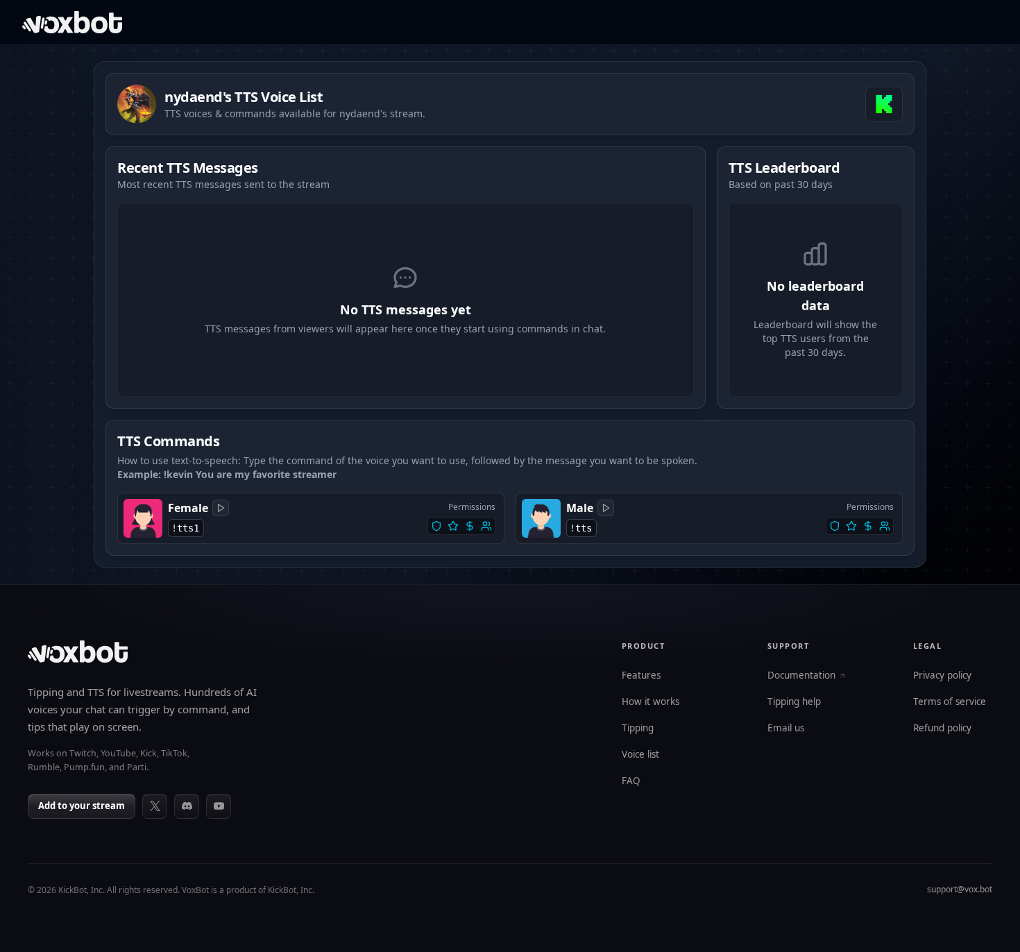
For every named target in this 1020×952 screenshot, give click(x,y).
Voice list (640, 755)
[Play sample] (220, 508)
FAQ (631, 781)
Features (641, 676)
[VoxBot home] (78, 651)
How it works (650, 702)
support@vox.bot (959, 889)
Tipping (638, 728)
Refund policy (942, 728)
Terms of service (949, 702)
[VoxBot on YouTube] (218, 806)
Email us (785, 728)
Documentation (801, 676)
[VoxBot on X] (154, 806)
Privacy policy (942, 676)
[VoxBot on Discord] (186, 806)
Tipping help (794, 702)
